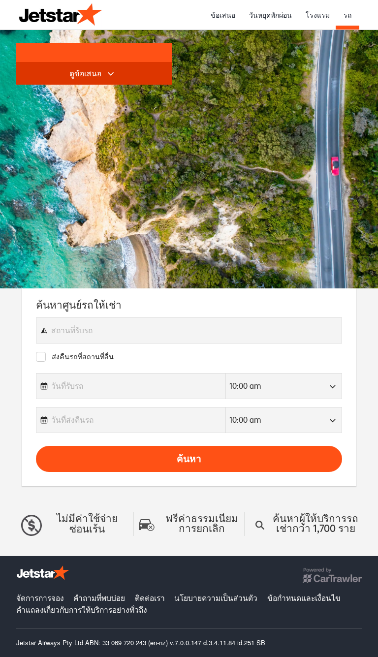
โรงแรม (318, 15)
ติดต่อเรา (151, 597)
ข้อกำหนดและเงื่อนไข (304, 597)
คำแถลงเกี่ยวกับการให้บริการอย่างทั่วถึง (81, 609)
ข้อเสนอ (223, 15)
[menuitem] (223, 15)
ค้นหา (189, 458)
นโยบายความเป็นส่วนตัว (216, 597)
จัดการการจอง (41, 597)
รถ (347, 15)
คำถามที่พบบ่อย (100, 597)
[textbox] (189, 330)
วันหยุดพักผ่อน (270, 15)
